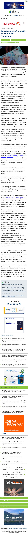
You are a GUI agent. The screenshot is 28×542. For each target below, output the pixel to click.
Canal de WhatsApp (15, 295)
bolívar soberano (14, 39)
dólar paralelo (22, 39)
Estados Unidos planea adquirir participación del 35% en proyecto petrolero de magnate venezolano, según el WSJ (14, 402)
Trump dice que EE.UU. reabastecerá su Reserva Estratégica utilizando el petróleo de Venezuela (13, 412)
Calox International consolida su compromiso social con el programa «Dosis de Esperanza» (13, 438)
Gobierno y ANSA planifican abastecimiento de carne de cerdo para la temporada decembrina (14, 365)
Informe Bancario (4, 500)
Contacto (21, 15)
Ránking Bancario (5, 497)
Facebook (12, 296)
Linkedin (11, 528)
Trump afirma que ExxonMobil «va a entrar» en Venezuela (12, 458)
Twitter (8, 296)
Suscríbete (15, 15)
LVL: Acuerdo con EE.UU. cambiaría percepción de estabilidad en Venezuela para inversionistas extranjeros (13, 391)
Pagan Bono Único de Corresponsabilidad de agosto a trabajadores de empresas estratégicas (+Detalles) (14, 356)
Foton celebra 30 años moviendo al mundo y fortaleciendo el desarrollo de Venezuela (12, 453)
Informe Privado (8, 15)
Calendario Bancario (5, 506)
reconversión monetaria (6, 42)
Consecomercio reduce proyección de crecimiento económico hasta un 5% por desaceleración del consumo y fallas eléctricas (13, 350)
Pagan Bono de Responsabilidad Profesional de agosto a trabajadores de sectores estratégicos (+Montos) (13, 340)
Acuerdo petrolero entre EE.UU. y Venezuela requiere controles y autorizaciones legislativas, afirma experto (14, 407)
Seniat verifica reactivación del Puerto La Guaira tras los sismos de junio (14, 345)
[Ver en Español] (26, 1)
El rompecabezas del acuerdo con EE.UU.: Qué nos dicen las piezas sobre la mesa (14, 397)
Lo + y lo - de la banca (5, 503)
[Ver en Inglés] (25, 1)
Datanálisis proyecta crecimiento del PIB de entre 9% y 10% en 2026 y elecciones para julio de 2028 (14, 360)
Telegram (22, 295)
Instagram (4, 296)
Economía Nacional (6, 39)
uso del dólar (15, 42)
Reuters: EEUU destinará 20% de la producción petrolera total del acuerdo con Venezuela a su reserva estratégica (14, 463)
